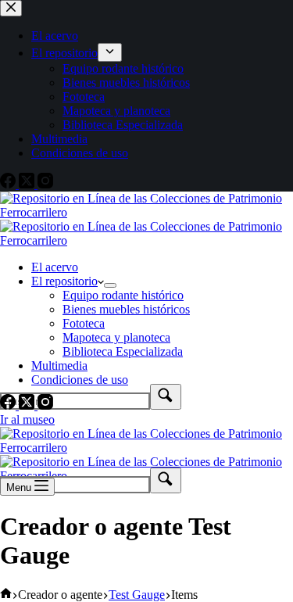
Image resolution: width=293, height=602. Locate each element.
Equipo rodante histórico (123, 295)
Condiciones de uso (79, 379)
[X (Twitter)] (28, 405)
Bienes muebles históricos (126, 309)
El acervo (54, 267)
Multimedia (59, 365)
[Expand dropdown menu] (110, 285)
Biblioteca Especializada (123, 351)
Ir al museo (27, 419)
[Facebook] (9, 405)
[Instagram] (45, 405)
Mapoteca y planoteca (116, 337)
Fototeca (84, 323)
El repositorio (64, 281)
